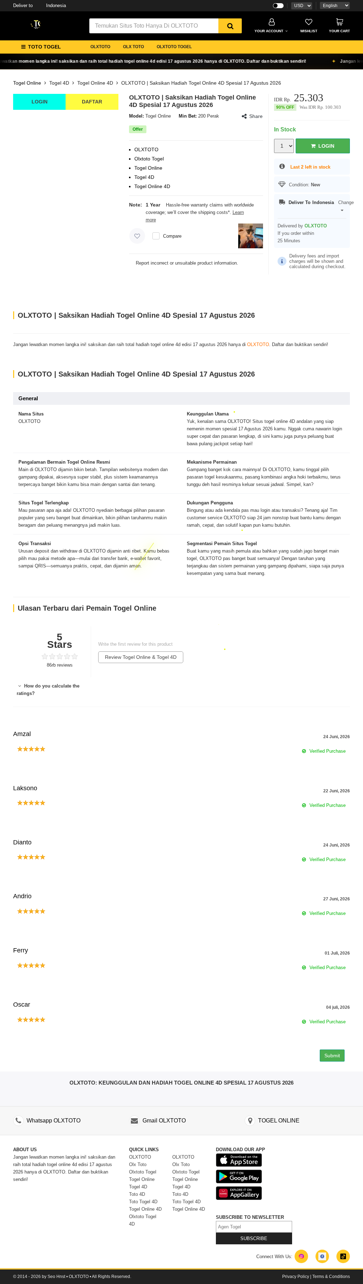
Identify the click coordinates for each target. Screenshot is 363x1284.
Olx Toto (137, 1164)
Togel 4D (59, 83)
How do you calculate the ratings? (48, 689)
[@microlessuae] (301, 1256)
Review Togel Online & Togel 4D (141, 657)
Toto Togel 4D (143, 1201)
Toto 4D (137, 1194)
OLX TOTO (133, 46)
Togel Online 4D (95, 83)
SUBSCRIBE (253, 1238)
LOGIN (40, 101)
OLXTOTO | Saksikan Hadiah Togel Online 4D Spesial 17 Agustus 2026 (201, 83)
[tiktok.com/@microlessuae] (343, 1256)
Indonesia (39, 5)
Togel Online (27, 83)
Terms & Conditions (331, 1276)
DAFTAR (92, 101)
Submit (332, 1055)
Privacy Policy (295, 1276)
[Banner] (36, 24)
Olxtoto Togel (142, 1172)
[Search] (230, 25)
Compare (172, 236)
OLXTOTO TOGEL (174, 46)
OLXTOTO (100, 46)
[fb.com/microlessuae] (322, 1256)
